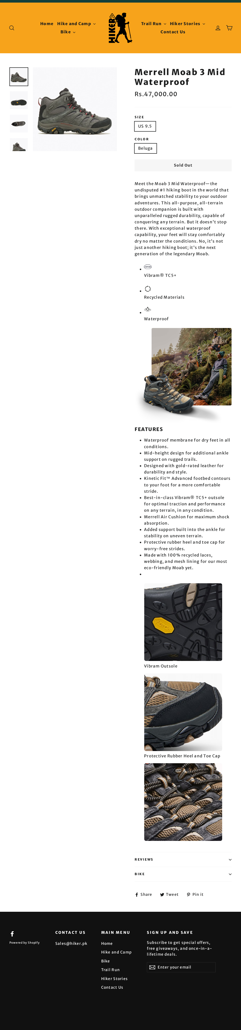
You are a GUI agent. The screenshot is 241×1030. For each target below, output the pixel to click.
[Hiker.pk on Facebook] (12, 934)
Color (142, 139)
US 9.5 (145, 126)
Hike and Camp (74, 23)
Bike (66, 31)
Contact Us (173, 31)
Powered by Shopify (24, 942)
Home (46, 23)
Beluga (145, 148)
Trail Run (152, 23)
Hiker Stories (185, 23)
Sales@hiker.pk (71, 943)
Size (139, 117)
